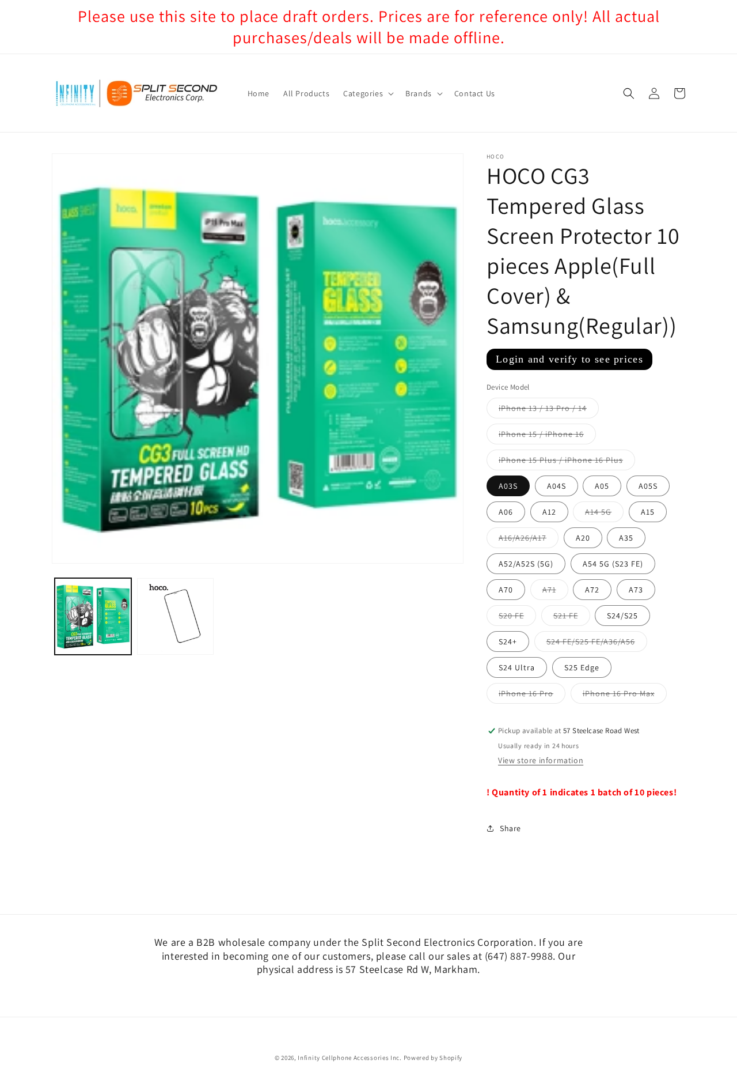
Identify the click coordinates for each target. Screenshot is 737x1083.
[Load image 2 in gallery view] (175, 616)
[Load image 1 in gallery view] (93, 616)
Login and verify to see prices (569, 359)
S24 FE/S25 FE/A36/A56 (596, 644)
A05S (648, 486)
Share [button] (510, 828)
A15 (648, 512)
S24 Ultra (517, 668)
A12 (549, 512)
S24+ (508, 642)
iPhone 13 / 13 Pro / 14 (549, 411)
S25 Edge (581, 668)
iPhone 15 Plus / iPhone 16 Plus (567, 463)
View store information (540, 761)
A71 (555, 592)
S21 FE (571, 618)
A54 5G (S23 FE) (613, 564)
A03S (508, 486)
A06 (506, 512)
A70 (506, 590)
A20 (583, 538)
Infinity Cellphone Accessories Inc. (350, 1058)
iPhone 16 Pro (532, 696)
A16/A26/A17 (529, 541)
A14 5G (604, 515)
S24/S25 (622, 616)
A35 (626, 538)
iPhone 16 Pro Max (625, 696)
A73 (636, 590)
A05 (602, 486)
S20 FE (517, 618)
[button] (367, 93)
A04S (556, 486)
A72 (592, 590)
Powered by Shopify (433, 1058)
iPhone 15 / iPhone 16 (547, 437)
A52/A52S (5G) (526, 564)
